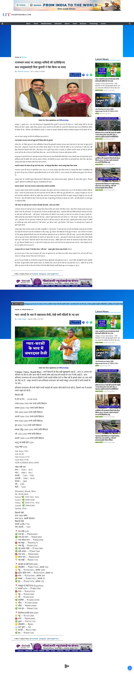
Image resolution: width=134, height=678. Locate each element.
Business (83, 23)
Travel (35, 23)
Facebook (34, 274)
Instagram (42, 274)
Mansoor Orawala (23, 71)
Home (17, 57)
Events (103, 23)
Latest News (102, 59)
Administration (46, 23)
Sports (67, 23)
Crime (75, 23)
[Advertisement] (67, 39)
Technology (93, 23)
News (28, 23)
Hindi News (26, 309)
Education (58, 23)
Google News (54, 274)
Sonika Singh (22, 319)
